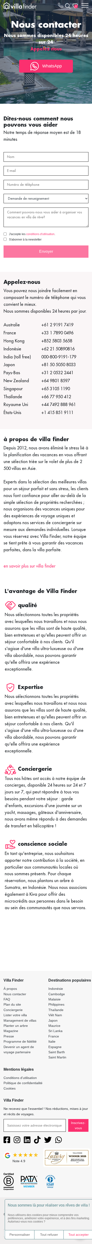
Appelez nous (46, 49)
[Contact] (60, 6)
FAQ (7, 999)
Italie (51, 1041)
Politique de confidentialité (23, 1083)
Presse (9, 1036)
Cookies (10, 1088)
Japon (53, 1020)
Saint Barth (56, 1052)
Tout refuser (49, 1234)
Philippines (56, 1004)
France (53, 1036)
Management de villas (20, 1020)
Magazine (11, 1031)
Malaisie (54, 999)
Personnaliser (19, 1234)
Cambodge (56, 994)
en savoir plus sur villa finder (29, 566)
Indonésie (55, 989)
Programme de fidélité (20, 1041)
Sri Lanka (55, 1031)
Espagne (55, 1047)
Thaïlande (55, 1010)
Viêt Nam (55, 1015)
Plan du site (12, 1004)
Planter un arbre (16, 1026)
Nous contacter (15, 994)
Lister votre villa (15, 1015)
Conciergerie (13, 1010)
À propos (10, 989)
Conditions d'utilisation (20, 1078)
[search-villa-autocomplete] (67, 6)
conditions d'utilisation (40, 234)
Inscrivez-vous (78, 1125)
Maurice (54, 1026)
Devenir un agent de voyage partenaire (19, 1049)
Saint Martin (57, 1057)
